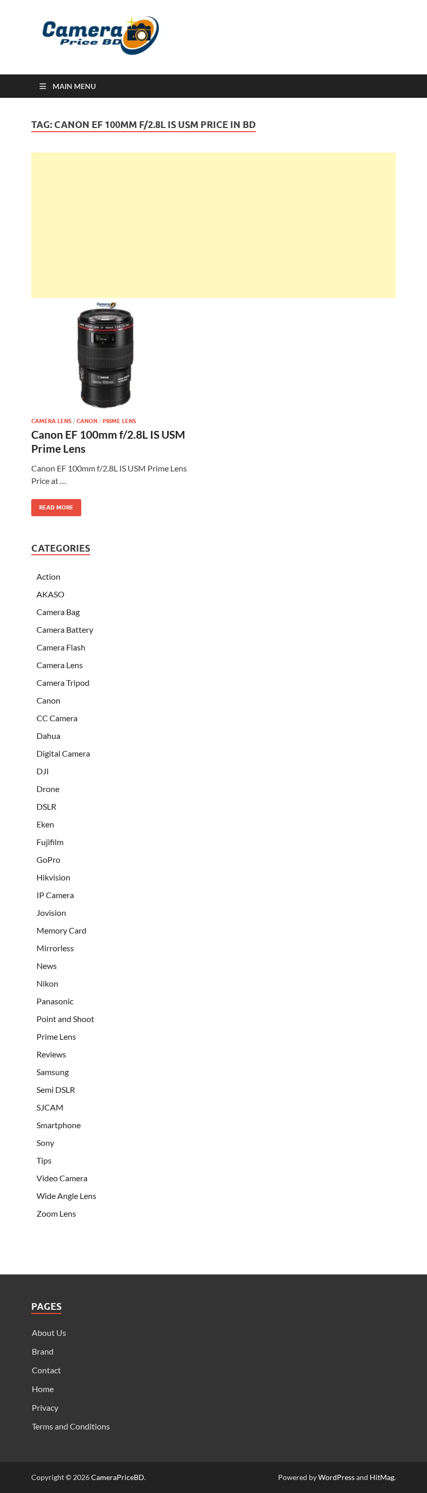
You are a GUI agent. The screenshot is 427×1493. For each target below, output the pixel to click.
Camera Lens (51, 421)
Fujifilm (50, 842)
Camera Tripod (63, 682)
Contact (46, 1370)
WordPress (336, 1477)
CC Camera (57, 718)
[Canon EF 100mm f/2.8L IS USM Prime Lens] (117, 355)
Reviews (51, 1054)
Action (48, 576)
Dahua (48, 736)
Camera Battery (64, 629)
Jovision (51, 912)
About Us (49, 1332)
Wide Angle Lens (66, 1196)
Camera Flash (60, 647)
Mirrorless (55, 948)
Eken (45, 824)
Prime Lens (119, 421)
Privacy (45, 1407)
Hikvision (53, 877)
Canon (87, 421)
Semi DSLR (55, 1089)
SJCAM (50, 1107)
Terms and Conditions (71, 1426)
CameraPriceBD (117, 1477)
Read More (52, 505)
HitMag (382, 1477)
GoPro (48, 859)
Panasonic (54, 1001)
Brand (43, 1351)
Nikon (47, 983)
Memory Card (61, 930)
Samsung (52, 1072)
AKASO (50, 594)
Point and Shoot (65, 1019)
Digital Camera (63, 753)
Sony (45, 1142)
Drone (47, 789)
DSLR (46, 806)
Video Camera (61, 1178)
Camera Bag (58, 612)
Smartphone (58, 1125)
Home (43, 1389)
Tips (44, 1160)
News (46, 966)
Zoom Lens (56, 1213)
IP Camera (55, 895)
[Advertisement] (213, 225)
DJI (42, 771)
